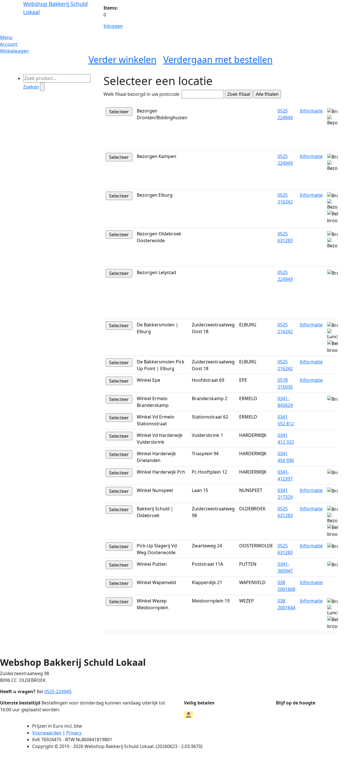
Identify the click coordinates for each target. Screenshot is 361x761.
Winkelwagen (14, 51)
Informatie (311, 111)
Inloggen (113, 26)
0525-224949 (57, 691)
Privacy (74, 733)
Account (8, 44)
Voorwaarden (46, 733)
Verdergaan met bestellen (218, 59)
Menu (6, 37)
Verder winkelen (123, 59)
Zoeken (31, 87)
